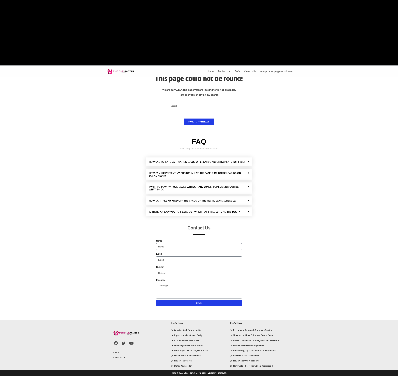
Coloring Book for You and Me (187, 330)
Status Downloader (183, 366)
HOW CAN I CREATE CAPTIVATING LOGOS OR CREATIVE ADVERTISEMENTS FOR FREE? (197, 162)
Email (159, 253)
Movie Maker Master (183, 360)
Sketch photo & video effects (187, 355)
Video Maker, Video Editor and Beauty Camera (254, 335)
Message (161, 279)
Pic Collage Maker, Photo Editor (188, 345)
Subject (160, 266)
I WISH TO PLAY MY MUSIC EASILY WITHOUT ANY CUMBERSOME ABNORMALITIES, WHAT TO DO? (194, 188)
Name (159, 240)
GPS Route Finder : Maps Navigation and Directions (256, 340)
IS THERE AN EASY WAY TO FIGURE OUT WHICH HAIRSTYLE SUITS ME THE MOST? (194, 212)
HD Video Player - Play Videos (246, 355)
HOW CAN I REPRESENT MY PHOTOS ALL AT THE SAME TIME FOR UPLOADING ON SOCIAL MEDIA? (195, 174)
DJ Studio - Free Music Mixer (186, 340)
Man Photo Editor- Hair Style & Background (253, 366)
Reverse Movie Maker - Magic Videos (249, 345)
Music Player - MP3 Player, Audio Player (191, 350)
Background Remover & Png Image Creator (252, 330)
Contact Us (120, 357)
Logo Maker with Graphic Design (188, 335)
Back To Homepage (199, 121)
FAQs (117, 352)
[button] (199, 161)
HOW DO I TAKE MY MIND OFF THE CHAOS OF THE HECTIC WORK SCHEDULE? (192, 200)
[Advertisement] (199, 33)
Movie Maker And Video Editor (246, 360)
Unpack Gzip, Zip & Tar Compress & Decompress (254, 350)
